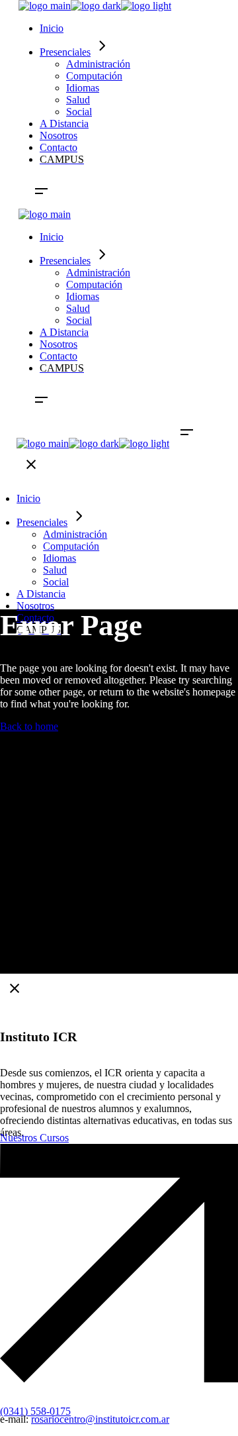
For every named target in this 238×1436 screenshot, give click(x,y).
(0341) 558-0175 (35, 1411)
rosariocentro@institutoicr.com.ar (100, 1419)
